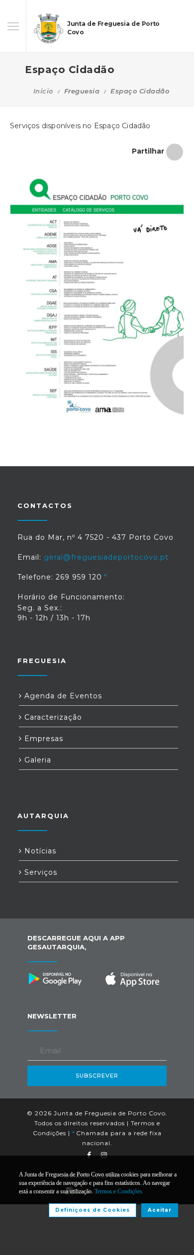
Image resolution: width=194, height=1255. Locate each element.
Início (43, 91)
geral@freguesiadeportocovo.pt (106, 557)
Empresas (42, 738)
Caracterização (52, 717)
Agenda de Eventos (62, 695)
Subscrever (97, 1075)
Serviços (39, 872)
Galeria (36, 759)
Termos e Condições (118, 1191)
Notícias (39, 850)
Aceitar (160, 1210)
